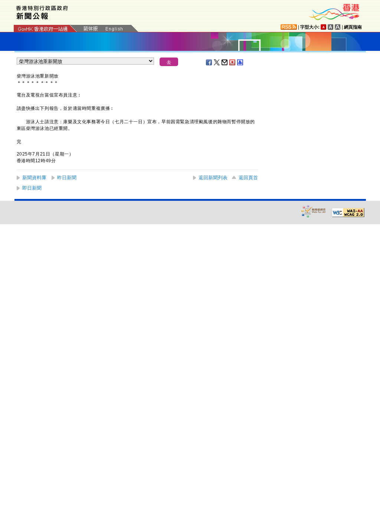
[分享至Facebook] (209, 62)
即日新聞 (32, 188)
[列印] (240, 62)
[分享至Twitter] (217, 62)
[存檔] (232, 62)
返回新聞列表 (213, 177)
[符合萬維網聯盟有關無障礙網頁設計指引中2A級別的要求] (348, 212)
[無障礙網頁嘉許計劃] (313, 211)
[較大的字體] (331, 27)
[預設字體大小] (324, 27)
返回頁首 (248, 177)
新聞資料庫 (34, 177)
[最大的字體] (338, 27)
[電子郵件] (225, 62)
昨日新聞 (66, 177)
